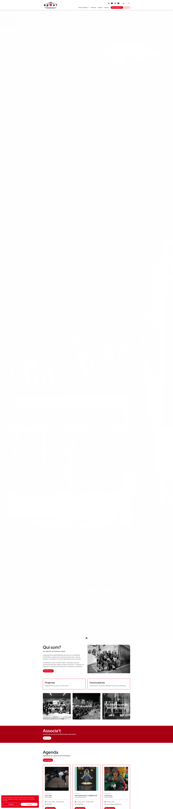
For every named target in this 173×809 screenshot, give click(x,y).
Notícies (106, 7)
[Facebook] (115, 3)
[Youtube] (118, 3)
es (128, 3)
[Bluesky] (112, 3)
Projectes (93, 7)
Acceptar (29, 804)
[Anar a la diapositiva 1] (84, 638)
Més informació (48, 671)
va (123, 3)
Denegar (11, 804)
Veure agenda (48, 760)
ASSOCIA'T (86, 89)
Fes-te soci (47, 738)
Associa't (127, 7)
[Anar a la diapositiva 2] (86, 638)
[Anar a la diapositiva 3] (89, 638)
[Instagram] (108, 3)
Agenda (100, 7)
